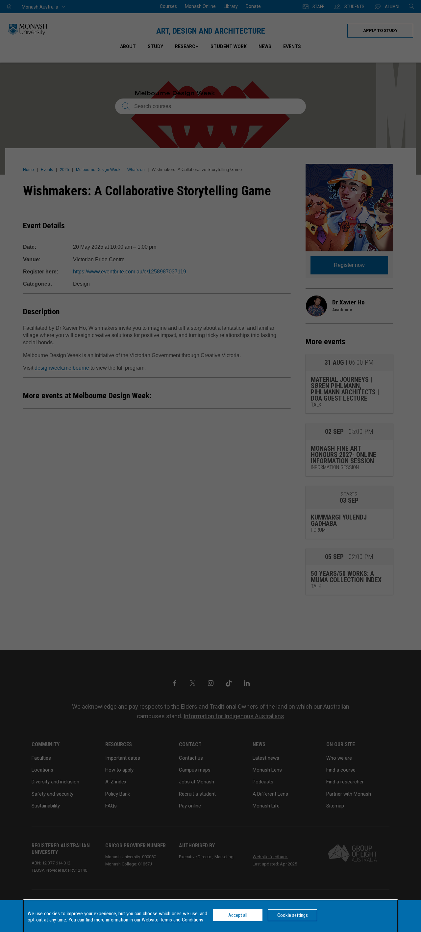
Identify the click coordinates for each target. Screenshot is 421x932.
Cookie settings (292, 915)
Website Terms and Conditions (172, 920)
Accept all (237, 915)
